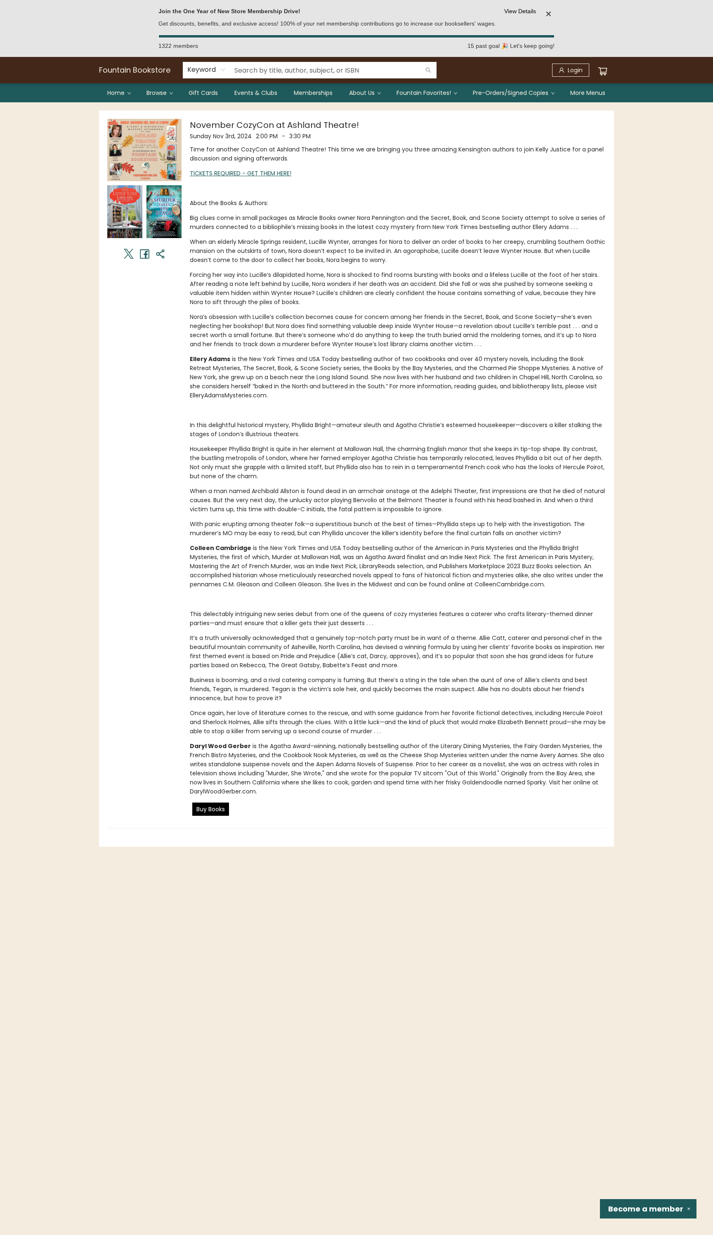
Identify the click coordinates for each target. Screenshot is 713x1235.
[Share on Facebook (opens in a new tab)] (144, 253)
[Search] (428, 70)
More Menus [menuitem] (587, 93)
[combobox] (206, 70)
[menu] (356, 92)
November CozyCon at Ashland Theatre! (274, 125)
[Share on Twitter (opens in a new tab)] (129, 253)
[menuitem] (118, 92)
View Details (520, 11)
